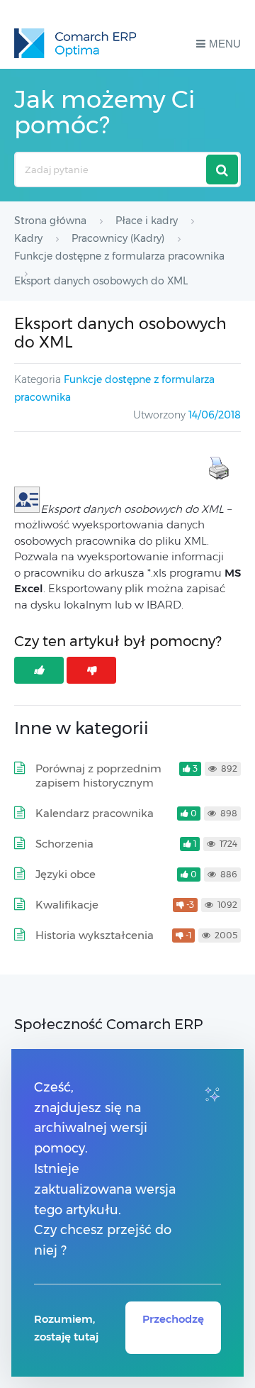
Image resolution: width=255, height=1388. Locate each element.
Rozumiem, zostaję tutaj (66, 1327)
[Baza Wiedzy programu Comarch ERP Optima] (75, 43)
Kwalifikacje (66, 904)
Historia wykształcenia (94, 935)
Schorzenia (64, 843)
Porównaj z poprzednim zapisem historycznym (98, 775)
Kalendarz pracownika (94, 813)
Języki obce (65, 874)
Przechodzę (173, 1319)
